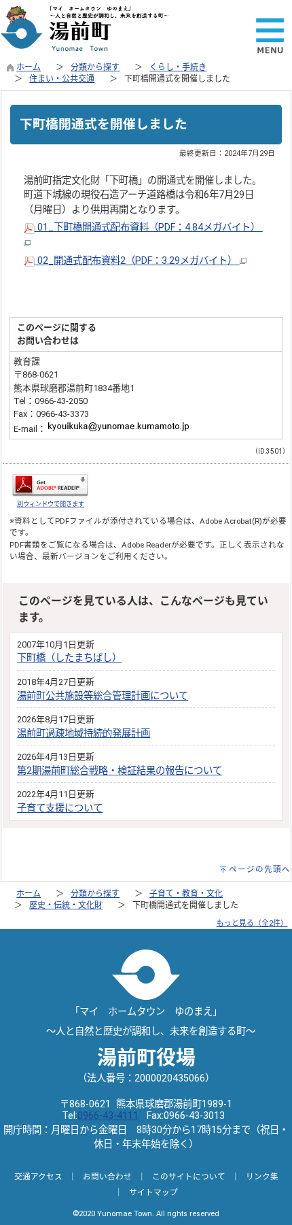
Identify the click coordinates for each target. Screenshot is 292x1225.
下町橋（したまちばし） (69, 658)
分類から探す (95, 67)
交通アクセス (38, 1176)
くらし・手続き (177, 67)
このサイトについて (188, 1176)
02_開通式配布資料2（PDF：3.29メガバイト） (137, 261)
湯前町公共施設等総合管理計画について (102, 696)
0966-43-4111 (108, 1116)
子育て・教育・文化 (186, 894)
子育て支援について (60, 808)
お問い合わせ (107, 1176)
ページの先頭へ (260, 869)
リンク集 (262, 1176)
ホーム (28, 67)
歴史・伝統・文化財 (66, 905)
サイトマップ (153, 1192)
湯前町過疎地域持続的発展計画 (83, 733)
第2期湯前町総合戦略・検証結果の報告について (119, 771)
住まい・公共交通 (61, 79)
